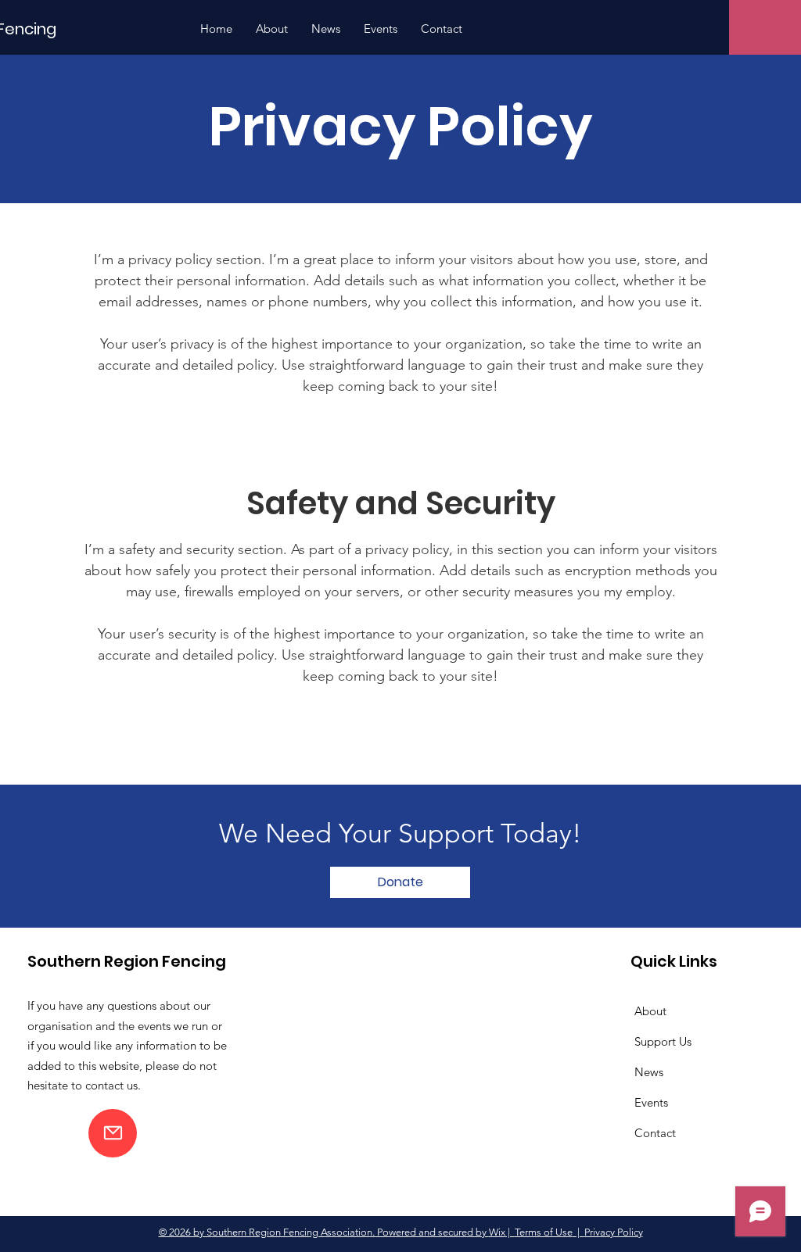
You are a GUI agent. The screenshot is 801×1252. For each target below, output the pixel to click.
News (648, 1071)
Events (651, 1102)
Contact (655, 1132)
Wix (497, 1232)
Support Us (662, 1041)
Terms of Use (544, 1232)
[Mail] (112, 1133)
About (650, 1010)
